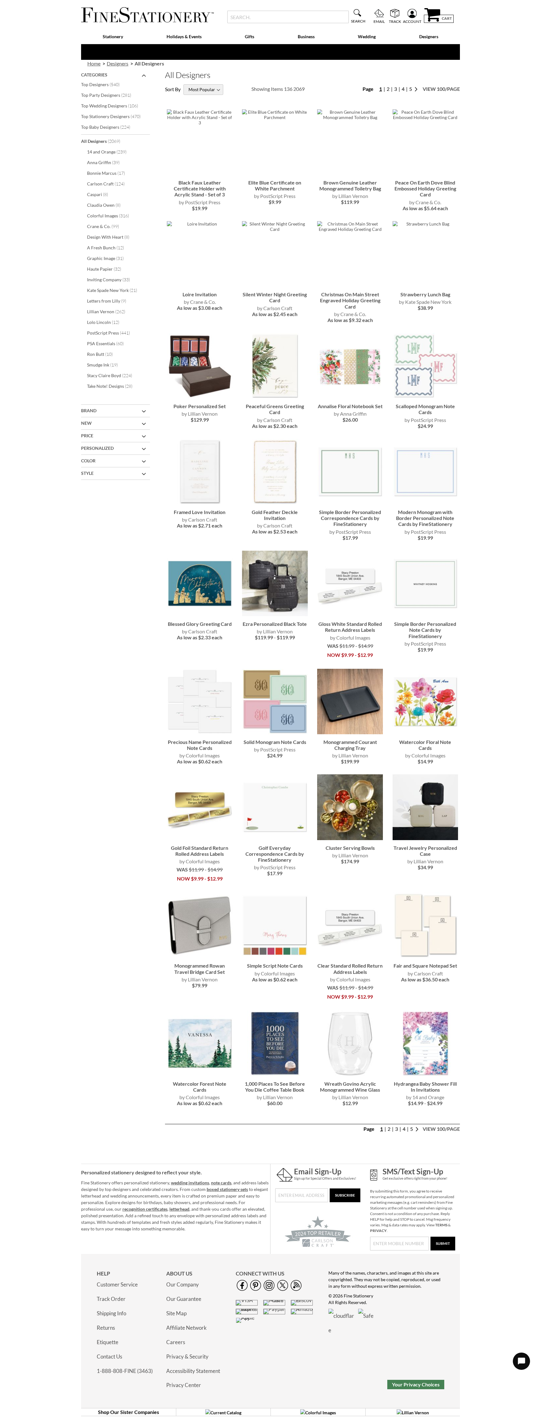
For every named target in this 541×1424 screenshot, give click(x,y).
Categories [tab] (94, 74)
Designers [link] (117, 63)
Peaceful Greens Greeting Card (275, 409)
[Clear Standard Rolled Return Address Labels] (350, 956)
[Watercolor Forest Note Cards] (199, 1074)
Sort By (173, 89)
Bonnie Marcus (110, 173)
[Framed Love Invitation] (199, 502)
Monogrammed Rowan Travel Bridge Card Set (199, 968)
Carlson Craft (110, 183)
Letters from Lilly (111, 301)
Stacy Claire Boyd (114, 375)
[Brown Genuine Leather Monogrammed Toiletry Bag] (350, 173)
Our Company (182, 1284)
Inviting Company (112, 279)
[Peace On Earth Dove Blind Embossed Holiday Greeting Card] (425, 173)
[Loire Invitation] (199, 285)
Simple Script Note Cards (275, 966)
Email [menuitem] (379, 21)
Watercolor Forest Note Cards (199, 1087)
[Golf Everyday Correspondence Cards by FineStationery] (274, 838)
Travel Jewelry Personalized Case (425, 851)
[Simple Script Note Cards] (274, 956)
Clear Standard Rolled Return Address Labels (350, 968)
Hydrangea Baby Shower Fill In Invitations (425, 1087)
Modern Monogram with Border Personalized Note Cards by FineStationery (425, 518)
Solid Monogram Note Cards (275, 742)
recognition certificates (144, 1209)
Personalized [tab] (97, 448)
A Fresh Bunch (109, 247)
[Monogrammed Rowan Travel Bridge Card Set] (199, 956)
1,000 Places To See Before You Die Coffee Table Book (275, 1087)
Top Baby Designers (110, 127)
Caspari (101, 194)
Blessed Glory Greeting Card (200, 624)
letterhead (179, 1209)
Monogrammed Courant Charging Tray (350, 745)
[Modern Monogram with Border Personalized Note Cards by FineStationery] (425, 502)
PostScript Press (112, 332)
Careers (175, 1342)
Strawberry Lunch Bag (425, 294)
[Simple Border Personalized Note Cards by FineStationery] (425, 614)
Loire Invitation (200, 294)
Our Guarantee (183, 1299)
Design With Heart (112, 237)
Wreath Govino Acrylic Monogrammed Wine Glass (350, 1087)
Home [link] (93, 63)
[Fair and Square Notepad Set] (425, 956)
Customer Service (117, 1284)
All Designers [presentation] (149, 63)
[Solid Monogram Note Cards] (274, 732)
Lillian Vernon (110, 311)
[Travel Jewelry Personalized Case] (425, 838)
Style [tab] (87, 473)
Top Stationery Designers (114, 116)
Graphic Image (109, 258)
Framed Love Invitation (199, 512)
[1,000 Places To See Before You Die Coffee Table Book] (274, 1074)
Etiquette (107, 1342)
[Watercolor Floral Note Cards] (425, 732)
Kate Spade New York (116, 290)
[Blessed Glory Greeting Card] (199, 614)
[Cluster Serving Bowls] (350, 838)
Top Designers (104, 84)
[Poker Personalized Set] (199, 396)
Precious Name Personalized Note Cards (200, 745)
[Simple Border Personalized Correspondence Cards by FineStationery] (350, 502)
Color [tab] (88, 460)
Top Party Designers (110, 95)
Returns (106, 1327)
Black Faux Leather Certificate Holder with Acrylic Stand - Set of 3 (200, 188)
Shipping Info (111, 1313)
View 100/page (441, 89)
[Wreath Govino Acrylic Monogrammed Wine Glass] (350, 1074)
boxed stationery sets (227, 1189)
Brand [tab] (88, 410)
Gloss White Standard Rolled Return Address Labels (350, 627)
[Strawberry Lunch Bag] (425, 285)
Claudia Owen (108, 205)
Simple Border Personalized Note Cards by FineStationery (425, 630)
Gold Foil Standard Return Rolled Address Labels (199, 851)
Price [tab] (87, 435)
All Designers (105, 141)
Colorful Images (112, 215)
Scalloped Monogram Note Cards (425, 409)
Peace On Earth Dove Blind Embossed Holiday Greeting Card (425, 188)
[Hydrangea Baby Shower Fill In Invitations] (425, 1074)
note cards (221, 1182)
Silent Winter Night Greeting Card (275, 297)
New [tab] (86, 423)
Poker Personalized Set (199, 406)
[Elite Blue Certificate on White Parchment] (274, 173)
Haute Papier (108, 269)
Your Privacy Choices (416, 1384)
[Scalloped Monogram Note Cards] (425, 396)
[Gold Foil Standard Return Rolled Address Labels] (199, 838)
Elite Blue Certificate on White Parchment (274, 185)
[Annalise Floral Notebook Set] (350, 396)
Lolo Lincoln (107, 322)
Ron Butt (104, 354)
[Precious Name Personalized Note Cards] (199, 732)
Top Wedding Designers (114, 105)
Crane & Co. (107, 226)
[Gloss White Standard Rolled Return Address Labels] (350, 614)
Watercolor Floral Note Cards (425, 745)
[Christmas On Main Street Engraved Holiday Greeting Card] (350, 285)
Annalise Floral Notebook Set (350, 406)
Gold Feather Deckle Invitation (275, 515)
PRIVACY (378, 1230)
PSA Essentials (109, 343)
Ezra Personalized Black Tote (275, 624)
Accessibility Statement (193, 1371)
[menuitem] (113, 37)
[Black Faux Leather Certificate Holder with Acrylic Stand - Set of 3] (199, 173)
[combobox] (287, 17)
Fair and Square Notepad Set (425, 966)
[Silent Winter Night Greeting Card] (274, 285)
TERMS (441, 1225)
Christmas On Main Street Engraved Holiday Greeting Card (350, 300)
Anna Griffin (107, 162)
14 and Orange (111, 151)
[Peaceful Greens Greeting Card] (274, 396)
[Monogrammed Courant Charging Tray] (350, 732)
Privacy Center (183, 1385)
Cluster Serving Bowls (350, 848)
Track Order (111, 1299)
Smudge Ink (106, 364)
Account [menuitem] (412, 21)
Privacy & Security (187, 1356)
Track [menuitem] (395, 21)
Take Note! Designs (114, 386)
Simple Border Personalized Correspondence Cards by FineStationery (350, 518)
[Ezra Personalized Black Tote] (274, 614)
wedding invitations (190, 1182)
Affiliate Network (186, 1327)
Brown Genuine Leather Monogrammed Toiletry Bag (350, 185)
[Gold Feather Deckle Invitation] (274, 502)
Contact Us (109, 1356)
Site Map (176, 1313)
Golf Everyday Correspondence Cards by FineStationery (274, 854)
